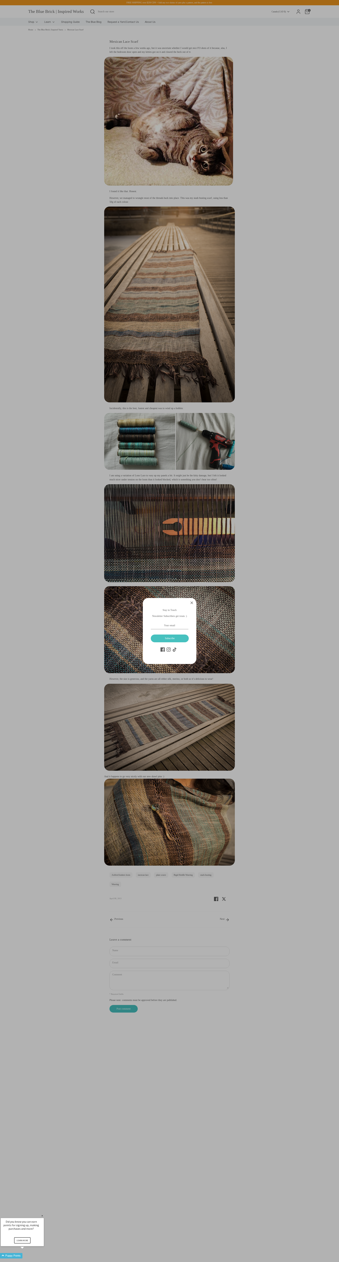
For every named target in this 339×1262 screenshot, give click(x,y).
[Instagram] (168, 649)
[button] (26, 1255)
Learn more (22, 1240)
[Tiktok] (175, 649)
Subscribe (170, 638)
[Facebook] (162, 649)
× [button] (42, 1215)
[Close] (192, 602)
